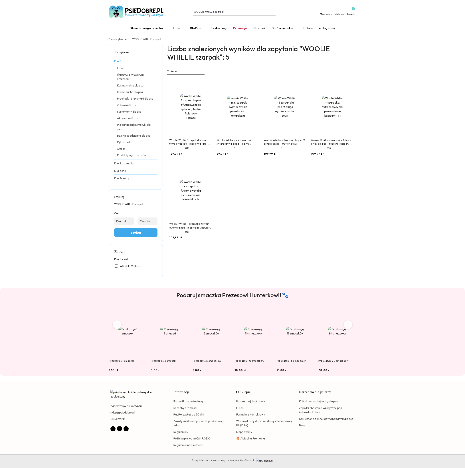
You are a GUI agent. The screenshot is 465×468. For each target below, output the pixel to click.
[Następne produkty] (348, 324)
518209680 (117, 419)
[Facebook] (113, 428)
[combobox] (186, 71)
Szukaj (136, 232)
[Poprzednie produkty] (117, 324)
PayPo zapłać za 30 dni (188, 414)
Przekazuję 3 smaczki (163, 360)
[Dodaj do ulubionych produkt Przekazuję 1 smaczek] (142, 310)
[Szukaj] (156, 204)
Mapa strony (244, 432)
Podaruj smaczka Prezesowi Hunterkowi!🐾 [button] (232, 295)
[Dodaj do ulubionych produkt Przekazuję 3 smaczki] (184, 310)
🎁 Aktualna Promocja (250, 438)
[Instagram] (119, 428)
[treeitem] (135, 61)
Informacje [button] (181, 392)
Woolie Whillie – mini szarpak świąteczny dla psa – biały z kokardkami (234, 142)
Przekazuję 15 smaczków (291, 360)
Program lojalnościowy (250, 401)
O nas (240, 408)
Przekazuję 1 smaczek (122, 360)
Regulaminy (180, 432)
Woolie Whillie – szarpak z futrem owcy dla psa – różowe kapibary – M (331, 142)
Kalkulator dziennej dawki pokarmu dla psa (326, 419)
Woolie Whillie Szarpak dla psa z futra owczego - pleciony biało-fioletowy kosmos (188, 142)
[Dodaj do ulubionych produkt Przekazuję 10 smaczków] (268, 310)
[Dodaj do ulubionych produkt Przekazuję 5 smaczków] (226, 310)
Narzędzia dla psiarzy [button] (315, 392)
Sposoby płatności (185, 408)
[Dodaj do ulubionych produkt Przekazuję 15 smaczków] (310, 310)
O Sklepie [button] (243, 392)
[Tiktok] (126, 428)
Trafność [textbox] (172, 71)
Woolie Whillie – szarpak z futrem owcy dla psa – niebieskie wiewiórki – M (190, 225)
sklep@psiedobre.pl (122, 412)
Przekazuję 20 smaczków (333, 360)
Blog (302, 425)
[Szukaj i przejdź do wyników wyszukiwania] (273, 12)
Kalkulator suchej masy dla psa (318, 401)
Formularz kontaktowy (250, 414)
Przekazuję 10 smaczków (249, 360)
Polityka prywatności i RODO (192, 438)
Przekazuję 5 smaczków (207, 360)
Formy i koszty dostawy (188, 401)
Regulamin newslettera (188, 445)
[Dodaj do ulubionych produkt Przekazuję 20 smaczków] (352, 310)
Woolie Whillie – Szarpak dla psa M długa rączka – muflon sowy (284, 141)
